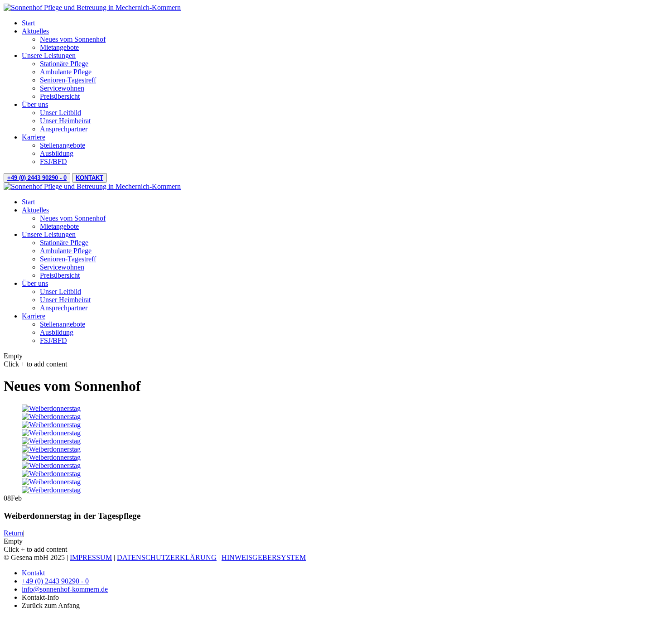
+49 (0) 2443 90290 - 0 (37, 177)
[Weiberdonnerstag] (51, 408)
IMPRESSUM (91, 557)
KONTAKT (89, 177)
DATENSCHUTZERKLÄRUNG (167, 557)
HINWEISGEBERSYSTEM (264, 557)
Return (13, 533)
